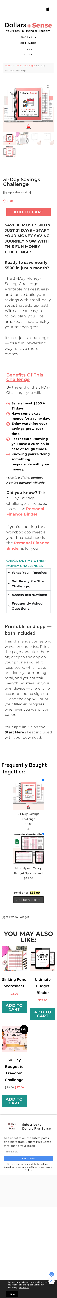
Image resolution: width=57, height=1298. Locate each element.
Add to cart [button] (14, 1007)
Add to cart (28, 212)
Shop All (27, 37)
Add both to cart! (28, 900)
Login (28, 54)
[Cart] (48, 9)
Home (28, 48)
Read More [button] (24, 1288)
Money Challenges (24, 65)
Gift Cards (28, 43)
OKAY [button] (12, 1294)
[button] (48, 87)
